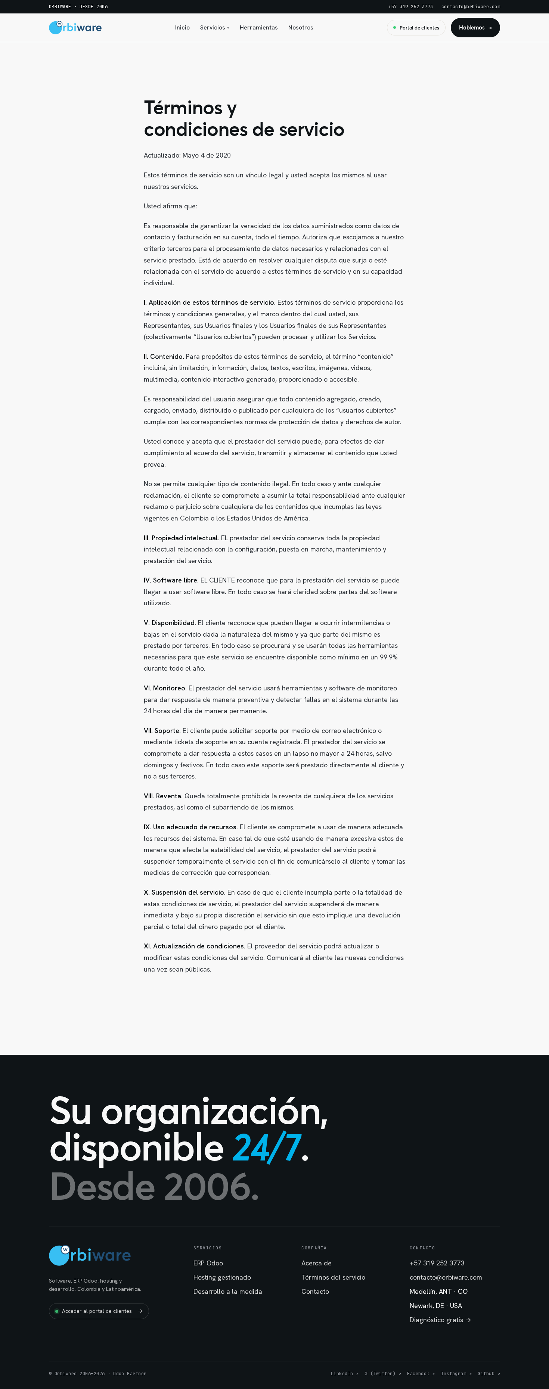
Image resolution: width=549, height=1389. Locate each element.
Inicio (182, 27)
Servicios (214, 27)
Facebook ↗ (421, 1374)
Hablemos (475, 27)
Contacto (315, 1291)
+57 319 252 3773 (410, 7)
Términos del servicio (333, 1277)
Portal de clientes (419, 27)
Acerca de (316, 1263)
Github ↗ (489, 1374)
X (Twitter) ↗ (383, 1374)
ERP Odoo (208, 1263)
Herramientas (259, 27)
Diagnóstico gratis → (440, 1319)
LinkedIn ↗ (345, 1374)
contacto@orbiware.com (470, 7)
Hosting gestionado (222, 1277)
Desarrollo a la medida (227, 1291)
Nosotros (300, 27)
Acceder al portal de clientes (102, 1311)
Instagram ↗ (456, 1374)
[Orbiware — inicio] (75, 27)
